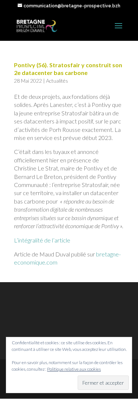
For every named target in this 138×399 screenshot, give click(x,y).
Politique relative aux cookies (74, 369)
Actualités (57, 81)
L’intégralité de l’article (42, 240)
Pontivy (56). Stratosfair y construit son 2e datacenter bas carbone (68, 68)
